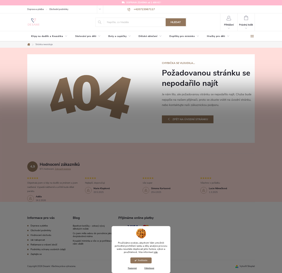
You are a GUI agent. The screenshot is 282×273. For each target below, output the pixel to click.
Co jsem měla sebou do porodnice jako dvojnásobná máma (92, 235)
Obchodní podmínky (58, 9)
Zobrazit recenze (63, 169)
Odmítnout (149, 268)
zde (156, 252)
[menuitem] (49, 36)
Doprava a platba (35, 9)
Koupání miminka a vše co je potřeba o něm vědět (92, 242)
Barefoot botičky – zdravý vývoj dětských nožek (89, 227)
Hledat (176, 22)
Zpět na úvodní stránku (190, 119)
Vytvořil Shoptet (247, 266)
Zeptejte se (36, 254)
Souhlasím (142, 260)
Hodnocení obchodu (41, 235)
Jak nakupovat (38, 239)
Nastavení (132, 268)
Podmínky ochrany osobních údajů (48, 249)
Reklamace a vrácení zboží (44, 244)
